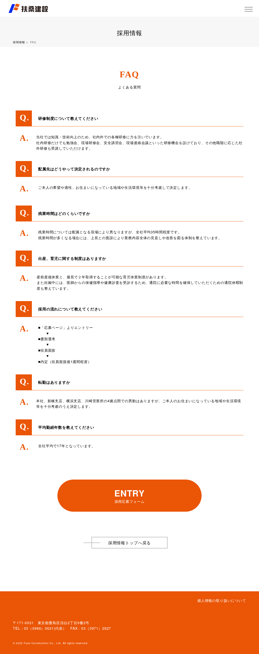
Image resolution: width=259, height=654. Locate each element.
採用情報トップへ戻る (129, 543)
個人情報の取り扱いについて (221, 600)
